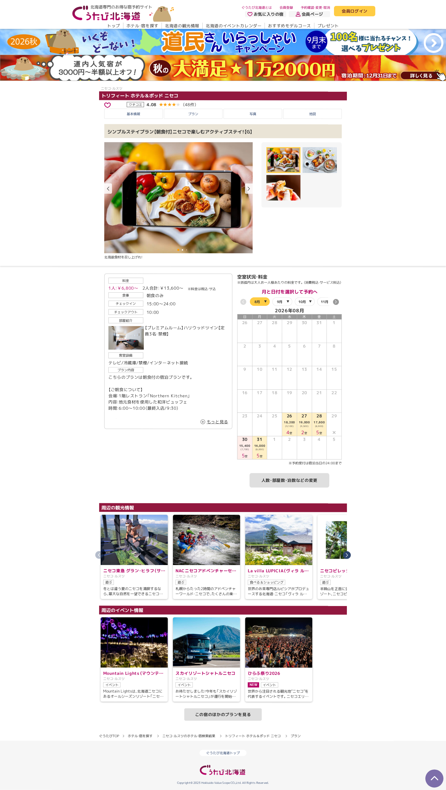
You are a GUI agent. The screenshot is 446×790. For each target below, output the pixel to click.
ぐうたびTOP (109, 736)
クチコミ (135, 104)
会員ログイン (355, 11)
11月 (324, 301)
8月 (257, 301)
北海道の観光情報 (182, 26)
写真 (253, 114)
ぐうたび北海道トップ (223, 753)
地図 (312, 114)
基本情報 (133, 114)
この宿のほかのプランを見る (223, 714)
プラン (193, 114)
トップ (113, 26)
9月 (279, 301)
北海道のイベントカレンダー (233, 26)
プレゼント (328, 26)
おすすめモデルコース (289, 26)
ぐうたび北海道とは (257, 7)
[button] (249, 188)
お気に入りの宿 (269, 14)
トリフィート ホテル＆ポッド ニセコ (139, 95)
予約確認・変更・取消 (315, 7)
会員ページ (312, 14)
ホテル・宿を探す (142, 26)
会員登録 (286, 7)
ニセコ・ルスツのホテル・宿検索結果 (188, 736)
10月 (302, 301)
